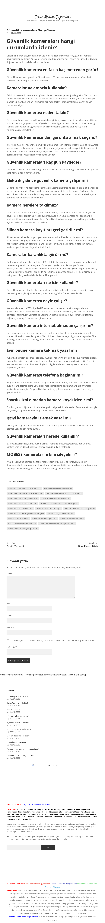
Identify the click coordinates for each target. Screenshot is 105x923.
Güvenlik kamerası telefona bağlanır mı (80, 508)
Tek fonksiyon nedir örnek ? (17, 696)
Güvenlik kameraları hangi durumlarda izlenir (63, 493)
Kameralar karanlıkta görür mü (44, 519)
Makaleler (18, 481)
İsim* (9, 604)
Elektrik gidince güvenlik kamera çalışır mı (24, 488)
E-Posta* (10, 616)
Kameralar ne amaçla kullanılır (72, 519)
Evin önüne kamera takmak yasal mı (58, 488)
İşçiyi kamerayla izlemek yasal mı (60, 513)
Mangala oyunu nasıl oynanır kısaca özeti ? (23, 749)
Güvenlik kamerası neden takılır (20, 508)
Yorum (9, 573)
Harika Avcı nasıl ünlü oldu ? (17, 703)
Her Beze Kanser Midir (86, 546)
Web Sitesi (10, 628)
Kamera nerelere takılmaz (18, 519)
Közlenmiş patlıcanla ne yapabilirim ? (21, 755)
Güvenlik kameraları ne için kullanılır (55, 498)
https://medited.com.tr (41, 674)
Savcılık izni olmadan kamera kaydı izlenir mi (57, 524)
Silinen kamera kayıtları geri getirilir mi (22, 529)
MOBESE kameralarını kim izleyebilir (22, 524)
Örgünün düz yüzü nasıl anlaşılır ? (19, 729)
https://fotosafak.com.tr (65, 674)
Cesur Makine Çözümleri (53, 17)
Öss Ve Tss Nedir (16, 546)
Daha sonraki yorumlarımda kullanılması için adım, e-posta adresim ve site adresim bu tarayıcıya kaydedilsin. (52, 640)
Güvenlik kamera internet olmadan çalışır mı (25, 493)
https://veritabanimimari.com (15, 674)
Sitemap (82, 674)
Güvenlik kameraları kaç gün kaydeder (23, 498)
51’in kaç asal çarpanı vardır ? (18, 716)
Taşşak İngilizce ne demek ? (17, 742)
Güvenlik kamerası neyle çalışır (48, 508)
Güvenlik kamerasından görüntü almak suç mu (26, 513)
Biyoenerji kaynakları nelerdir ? (18, 723)
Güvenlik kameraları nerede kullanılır (22, 503)
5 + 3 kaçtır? (12, 647)
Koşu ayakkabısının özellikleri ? (18, 736)
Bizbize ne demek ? (14, 709)
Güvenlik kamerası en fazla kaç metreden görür (59, 503)
